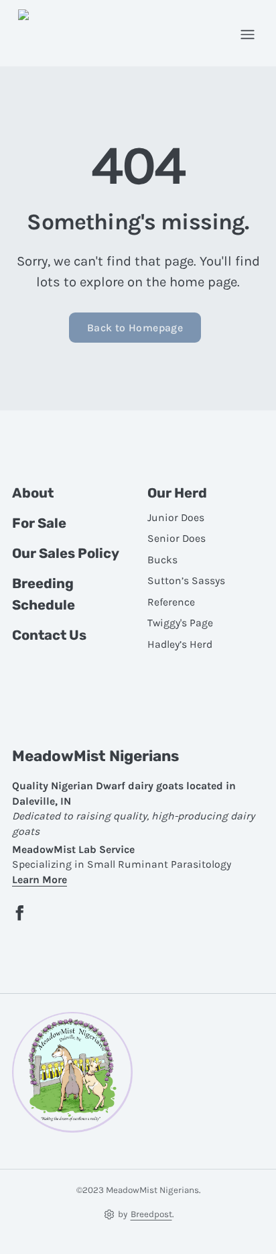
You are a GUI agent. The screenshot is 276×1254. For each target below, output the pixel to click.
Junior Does (175, 518)
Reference (171, 602)
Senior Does (176, 538)
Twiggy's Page (180, 623)
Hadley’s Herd (179, 644)
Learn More (39, 880)
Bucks (162, 560)
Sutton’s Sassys (186, 581)
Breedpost (151, 1214)
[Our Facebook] (19, 913)
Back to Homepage (135, 328)
